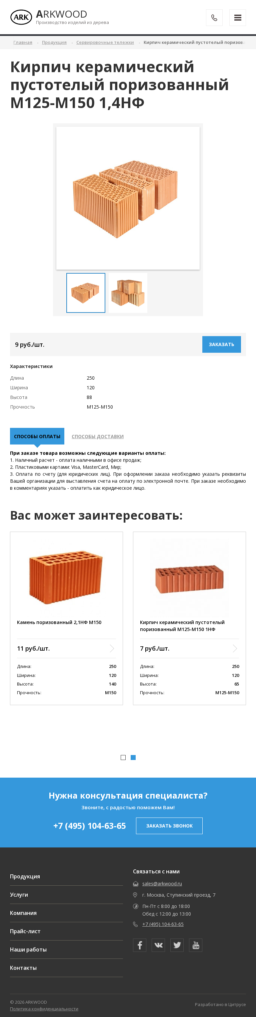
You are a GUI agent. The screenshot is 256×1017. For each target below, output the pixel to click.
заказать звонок (169, 826)
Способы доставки (98, 436)
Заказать (221, 344)
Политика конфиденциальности (44, 1009)
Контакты (23, 967)
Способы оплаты (37, 436)
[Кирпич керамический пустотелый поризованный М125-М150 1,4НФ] (128, 198)
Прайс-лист (25, 931)
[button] (123, 757)
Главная (22, 42)
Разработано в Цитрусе (220, 1004)
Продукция (25, 876)
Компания (23, 913)
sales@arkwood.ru (162, 883)
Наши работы (28, 949)
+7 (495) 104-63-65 (89, 825)
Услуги (19, 894)
